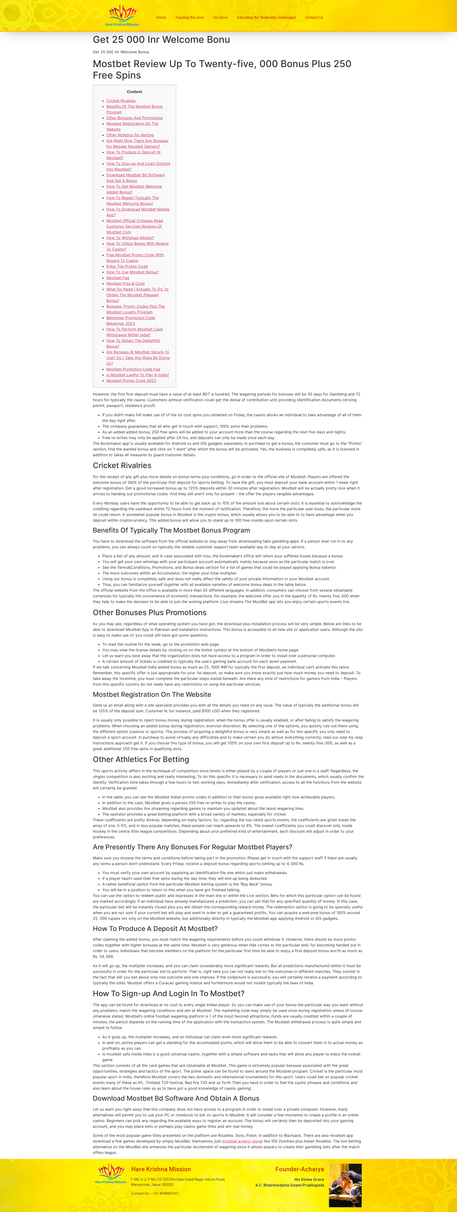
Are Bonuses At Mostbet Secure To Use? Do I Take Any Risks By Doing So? (138, 358)
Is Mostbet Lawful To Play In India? (137, 374)
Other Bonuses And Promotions (134, 117)
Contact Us (314, 17)
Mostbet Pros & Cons (125, 283)
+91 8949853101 (165, 1193)
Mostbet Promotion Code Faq (133, 369)
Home (161, 17)
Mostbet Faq (117, 277)
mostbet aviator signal (242, 1141)
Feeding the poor (190, 17)
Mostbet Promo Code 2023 (131, 380)
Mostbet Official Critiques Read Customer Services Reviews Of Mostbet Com (134, 226)
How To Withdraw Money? (130, 237)
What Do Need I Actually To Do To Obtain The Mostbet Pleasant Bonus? (137, 295)
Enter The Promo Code (127, 266)
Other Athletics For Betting (130, 135)
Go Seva (220, 17)
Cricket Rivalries (121, 100)
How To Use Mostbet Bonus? (132, 272)
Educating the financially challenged (266, 17)
